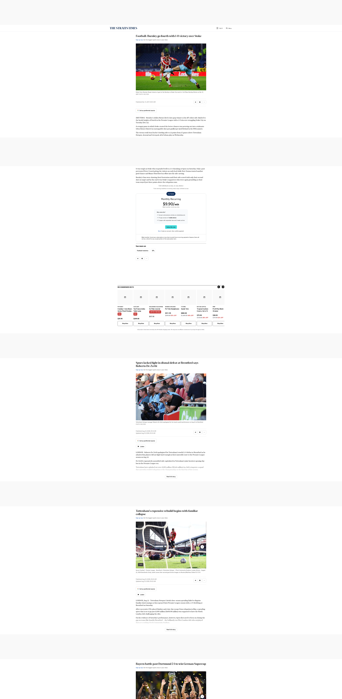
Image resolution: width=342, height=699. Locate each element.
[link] (123, 28)
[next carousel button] (202, 547)
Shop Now (125, 323)
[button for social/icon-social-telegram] (195, 102)
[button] (219, 28)
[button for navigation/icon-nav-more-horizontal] (204, 102)
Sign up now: (139, 40)
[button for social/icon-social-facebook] (200, 102)
